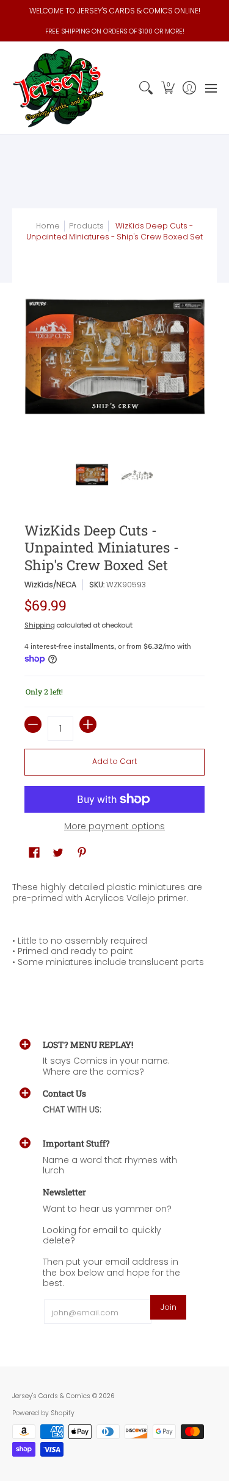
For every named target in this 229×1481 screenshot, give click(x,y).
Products (86, 226)
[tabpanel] (114, 927)
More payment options (114, 826)
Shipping (39, 625)
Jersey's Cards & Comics (51, 1396)
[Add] (87, 724)
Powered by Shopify (43, 1413)
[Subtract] (33, 724)
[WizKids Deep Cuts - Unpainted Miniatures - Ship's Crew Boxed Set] (92, 474)
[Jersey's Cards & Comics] (58, 88)
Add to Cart (114, 761)
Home (48, 226)
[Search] (146, 88)
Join (168, 1307)
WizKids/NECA (50, 584)
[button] (167, 88)
